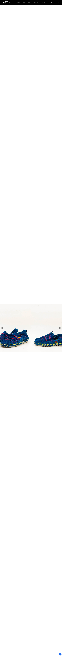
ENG (54, 2)
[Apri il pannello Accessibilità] (60, 654)
